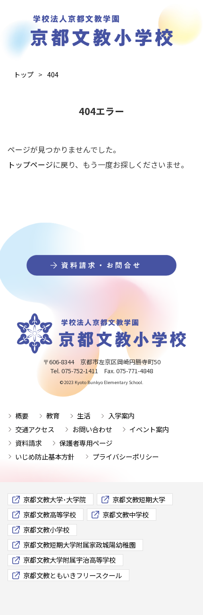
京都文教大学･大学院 (54, 499)
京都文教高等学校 (49, 514)
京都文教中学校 (125, 514)
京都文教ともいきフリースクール (72, 575)
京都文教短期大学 (138, 499)
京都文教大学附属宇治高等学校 (69, 560)
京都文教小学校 (46, 529)
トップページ (30, 164)
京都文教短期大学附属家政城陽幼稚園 (79, 544)
